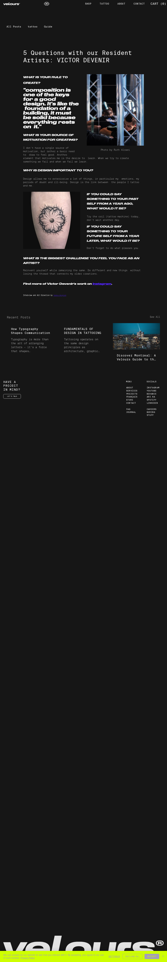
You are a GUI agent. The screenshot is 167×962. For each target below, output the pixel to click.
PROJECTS (131, 394)
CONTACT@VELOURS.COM (16, 925)
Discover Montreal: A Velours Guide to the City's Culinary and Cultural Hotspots (136, 357)
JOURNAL (131, 412)
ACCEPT (151, 956)
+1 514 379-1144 (13, 928)
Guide (48, 26)
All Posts (14, 26)
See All (155, 316)
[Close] (163, 956)
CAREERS (152, 409)
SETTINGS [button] (114, 956)
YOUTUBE (152, 390)
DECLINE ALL (132, 956)
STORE (129, 400)
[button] (158, 4)
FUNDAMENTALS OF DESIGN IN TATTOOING (82, 331)
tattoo (33, 26)
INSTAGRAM (153, 387)
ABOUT (129, 387)
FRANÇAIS (131, 397)
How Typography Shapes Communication (30, 331)
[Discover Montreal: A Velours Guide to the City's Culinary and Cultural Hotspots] (136, 336)
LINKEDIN (152, 403)
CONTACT (131, 403)
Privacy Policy (28, 958)
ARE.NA (151, 397)
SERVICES (131, 390)
